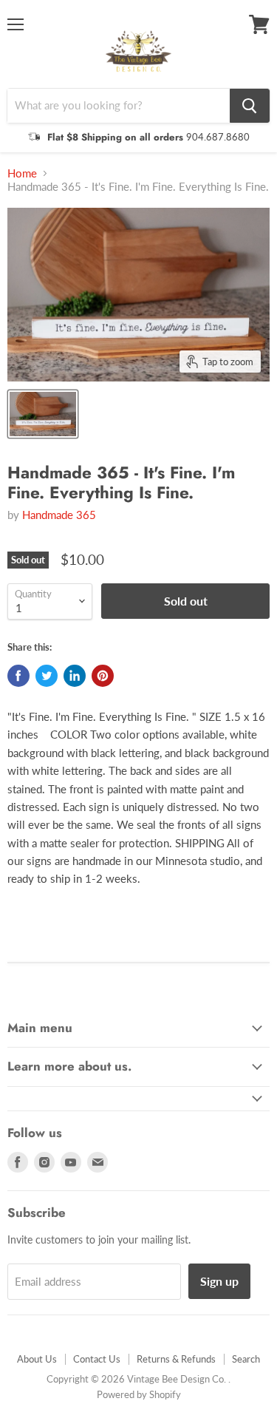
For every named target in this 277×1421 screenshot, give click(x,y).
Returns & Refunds (176, 1359)
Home (22, 173)
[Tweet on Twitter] (46, 676)
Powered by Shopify (139, 1394)
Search (246, 1359)
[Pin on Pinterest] (103, 676)
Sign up (219, 1281)
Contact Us (96, 1359)
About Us (37, 1359)
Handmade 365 (59, 514)
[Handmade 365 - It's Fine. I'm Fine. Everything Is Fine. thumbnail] (43, 414)
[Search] (250, 106)
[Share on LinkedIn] (75, 676)
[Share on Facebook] (18, 676)
